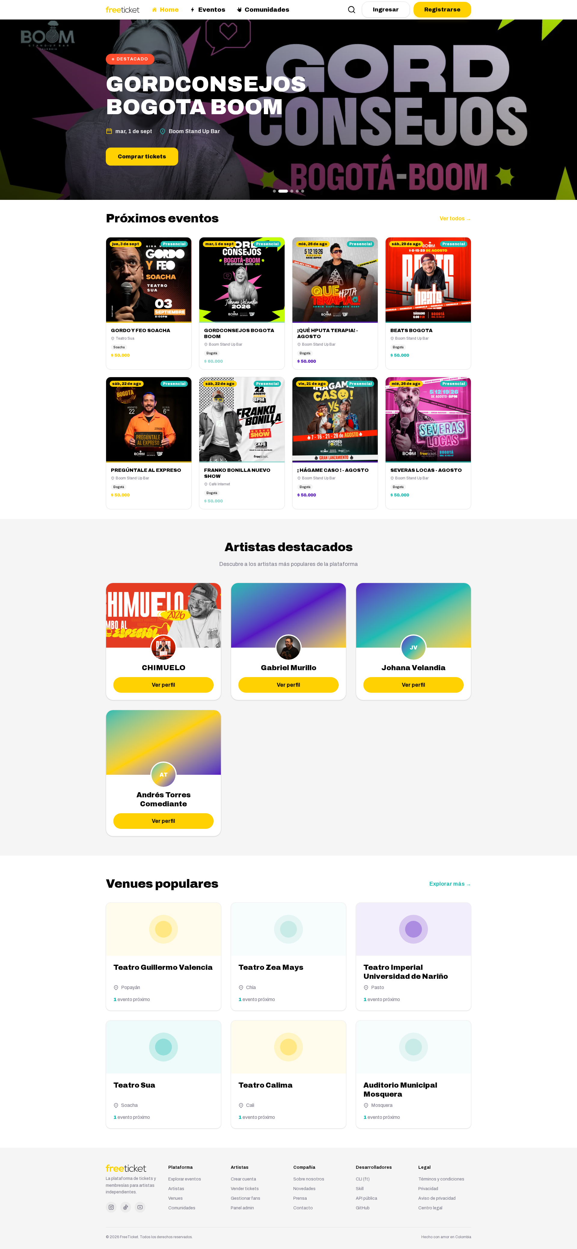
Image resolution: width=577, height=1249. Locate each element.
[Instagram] (111, 1207)
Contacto (303, 1208)
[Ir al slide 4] (297, 191)
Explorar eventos (184, 1179)
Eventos (211, 9)
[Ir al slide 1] (274, 191)
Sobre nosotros (308, 1179)
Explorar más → (450, 884)
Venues (175, 1198)
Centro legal (430, 1208)
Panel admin (242, 1208)
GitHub (363, 1208)
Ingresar (386, 10)
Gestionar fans (245, 1198)
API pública (366, 1198)
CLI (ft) (363, 1179)
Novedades (304, 1188)
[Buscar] (351, 9)
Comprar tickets (142, 157)
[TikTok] (125, 1207)
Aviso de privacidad (437, 1198)
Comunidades (267, 9)
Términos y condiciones (441, 1179)
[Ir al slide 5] (302, 191)
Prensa (300, 1198)
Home (169, 9)
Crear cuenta (243, 1179)
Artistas (176, 1188)
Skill (360, 1188)
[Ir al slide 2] (283, 191)
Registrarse (442, 10)
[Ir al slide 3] (291, 191)
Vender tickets (245, 1188)
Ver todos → (455, 218)
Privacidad (428, 1188)
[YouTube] (140, 1207)
